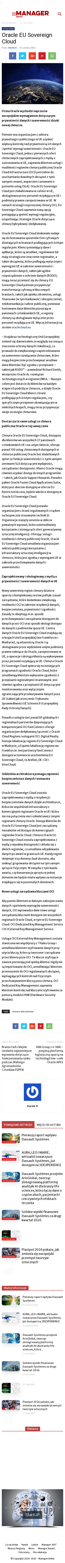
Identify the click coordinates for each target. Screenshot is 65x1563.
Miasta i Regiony (16, 1548)
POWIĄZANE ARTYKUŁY (18, 1125)
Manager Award (46, 1548)
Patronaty (24, 1552)
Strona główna (9, 22)
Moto (31, 1548)
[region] (32, 1509)
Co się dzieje (26, 22)
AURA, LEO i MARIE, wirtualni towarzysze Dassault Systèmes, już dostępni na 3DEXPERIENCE (41, 1159)
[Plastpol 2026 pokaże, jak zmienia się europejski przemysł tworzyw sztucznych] (11, 1253)
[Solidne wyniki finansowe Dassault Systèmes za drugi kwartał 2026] (11, 1215)
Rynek (24, 1544)
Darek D (12, 47)
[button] (60, 14)
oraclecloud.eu (21, 327)
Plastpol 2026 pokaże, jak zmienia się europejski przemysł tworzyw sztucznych (40, 1256)
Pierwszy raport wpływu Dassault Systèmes (39, 1137)
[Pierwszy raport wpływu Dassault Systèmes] (11, 1138)
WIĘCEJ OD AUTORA (49, 1125)
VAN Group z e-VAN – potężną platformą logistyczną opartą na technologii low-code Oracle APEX (49, 1054)
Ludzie (34, 1544)
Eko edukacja (40, 1552)
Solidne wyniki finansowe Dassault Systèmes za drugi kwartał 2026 (41, 1216)
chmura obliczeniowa (22, 1011)
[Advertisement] (32, 1458)
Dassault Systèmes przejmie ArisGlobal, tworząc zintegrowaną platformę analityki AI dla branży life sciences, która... (40, 1342)
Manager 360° (49, 1544)
